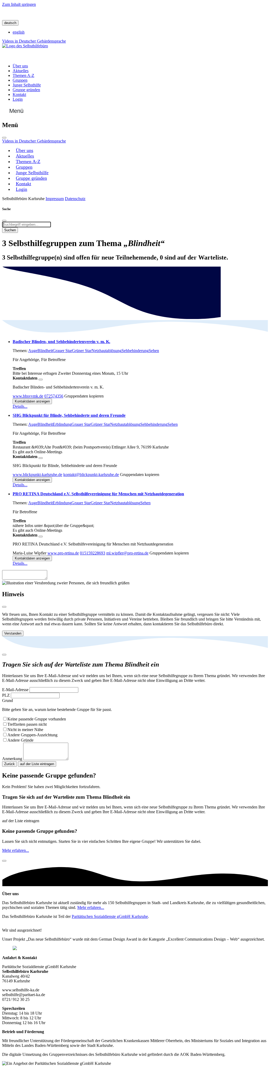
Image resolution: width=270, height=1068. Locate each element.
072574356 (53, 396)
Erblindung (62, 424)
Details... (20, 406)
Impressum (55, 198)
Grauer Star (62, 350)
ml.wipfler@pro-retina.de (127, 553)
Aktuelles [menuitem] (20, 70)
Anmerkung (12, 758)
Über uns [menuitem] (20, 66)
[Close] (4, 607)
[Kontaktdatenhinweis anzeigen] (40, 379)
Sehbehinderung (135, 350)
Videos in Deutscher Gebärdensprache (34, 41)
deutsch (10, 23)
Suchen (10, 230)
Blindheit (45, 350)
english (19, 32)
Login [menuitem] (18, 99)
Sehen (154, 350)
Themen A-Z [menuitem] (23, 75)
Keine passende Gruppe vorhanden (36, 719)
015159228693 (92, 553)
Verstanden (12, 633)
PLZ (6, 695)
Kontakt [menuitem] (19, 94)
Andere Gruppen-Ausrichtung (32, 735)
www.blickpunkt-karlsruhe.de (37, 474)
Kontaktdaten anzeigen (32, 401)
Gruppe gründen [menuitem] (26, 89)
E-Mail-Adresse (15, 689)
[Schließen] (4, 137)
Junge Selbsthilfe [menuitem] (27, 85)
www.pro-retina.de (63, 553)
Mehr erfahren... (15, 850)
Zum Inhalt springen (19, 4)
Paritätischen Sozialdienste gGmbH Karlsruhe (110, 916)
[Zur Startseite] (25, 46)
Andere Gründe (20, 740)
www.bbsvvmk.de (28, 396)
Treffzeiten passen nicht (27, 724)
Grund (7, 700)
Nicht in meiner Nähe (25, 729)
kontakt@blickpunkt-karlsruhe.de (91, 474)
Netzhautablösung (106, 350)
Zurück (9, 764)
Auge (32, 350)
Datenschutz (75, 198)
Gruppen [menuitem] (20, 80)
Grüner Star (81, 350)
